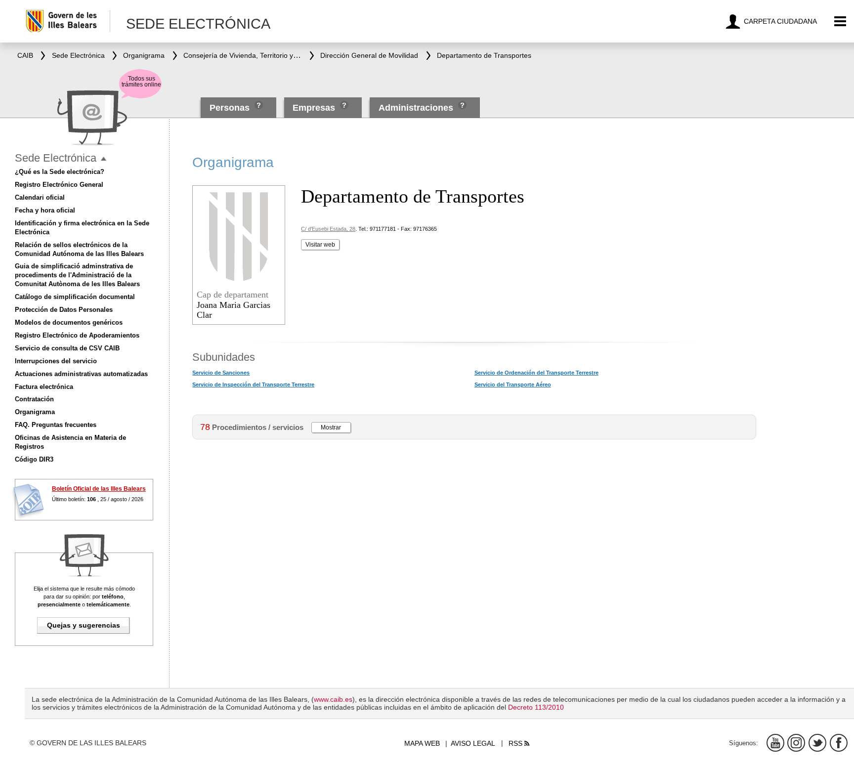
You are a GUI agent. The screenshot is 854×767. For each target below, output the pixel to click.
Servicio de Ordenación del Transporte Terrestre (536, 373)
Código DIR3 (34, 459)
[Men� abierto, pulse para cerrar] (103, 159)
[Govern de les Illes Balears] (67, 21)
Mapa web (422, 743)
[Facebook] (839, 743)
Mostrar (331, 427)
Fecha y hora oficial (45, 210)
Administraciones (416, 108)
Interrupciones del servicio (56, 361)
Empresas (314, 108)
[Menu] (840, 21)
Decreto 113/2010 (536, 707)
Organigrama (35, 412)
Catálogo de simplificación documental (75, 296)
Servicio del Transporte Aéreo (512, 384)
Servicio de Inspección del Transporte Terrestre (253, 384)
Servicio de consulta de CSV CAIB (67, 348)
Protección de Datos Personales (64, 309)
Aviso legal (473, 743)
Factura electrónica (44, 386)
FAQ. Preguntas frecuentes (55, 424)
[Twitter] (817, 743)
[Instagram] (796, 743)
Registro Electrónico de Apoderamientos (77, 335)
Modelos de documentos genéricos (69, 322)
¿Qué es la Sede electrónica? (59, 171)
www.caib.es (333, 699)
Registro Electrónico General (59, 184)
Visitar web (320, 244)
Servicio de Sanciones (221, 373)
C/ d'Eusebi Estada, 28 (328, 229)
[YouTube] (775, 743)
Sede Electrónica (55, 158)
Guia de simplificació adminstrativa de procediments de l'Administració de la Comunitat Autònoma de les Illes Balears (77, 275)
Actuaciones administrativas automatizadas (81, 374)
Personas (231, 108)
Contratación (34, 399)
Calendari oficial (40, 197)
